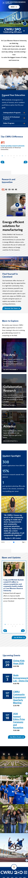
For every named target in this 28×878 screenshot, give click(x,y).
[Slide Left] (2, 162)
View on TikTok (14, 853)
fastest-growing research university (12, 146)
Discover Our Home (11, 308)
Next (23, 542)
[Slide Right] (25, 162)
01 (3, 189)
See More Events (16, 737)
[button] (12, 626)
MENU (13, 7)
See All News (18, 637)
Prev (9, 542)
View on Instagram (14, 766)
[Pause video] (25, 24)
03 (9, 189)
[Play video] (13, 205)
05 (16, 189)
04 (13, 189)
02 (6, 189)
